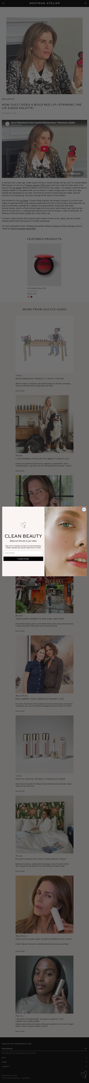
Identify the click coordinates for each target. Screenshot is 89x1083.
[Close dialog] (84, 509)
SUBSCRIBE (23, 559)
